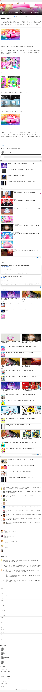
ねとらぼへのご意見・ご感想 (5, 671)
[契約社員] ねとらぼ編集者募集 (5, 676)
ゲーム (2, 603)
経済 (1, 639)
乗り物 (2, 617)
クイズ (2, 598)
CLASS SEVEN (6, 657)
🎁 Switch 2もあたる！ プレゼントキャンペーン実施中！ (8, 0)
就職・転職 (2, 632)
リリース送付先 (3, 681)
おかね (2, 593)
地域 (1, 627)
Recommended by (34, 257)
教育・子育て (3, 637)
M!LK (5, 653)
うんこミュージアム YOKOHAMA (8, 145)
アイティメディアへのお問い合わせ (6, 678)
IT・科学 (2, 588)
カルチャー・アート (4, 595)
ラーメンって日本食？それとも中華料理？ (10, 541)
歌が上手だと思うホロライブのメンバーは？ (11, 536)
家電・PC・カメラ (4, 629)
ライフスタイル (3, 615)
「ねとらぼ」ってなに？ (4, 669)
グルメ (2, 600)
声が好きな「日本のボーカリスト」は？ (10, 531)
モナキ (5, 662)
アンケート (2, 527)
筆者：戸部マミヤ (8, 152)
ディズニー (2, 605)
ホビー (2, 612)
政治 (1, 634)
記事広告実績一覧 (3, 686)
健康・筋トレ (3, 622)
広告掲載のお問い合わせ (4, 683)
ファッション (3, 610)
